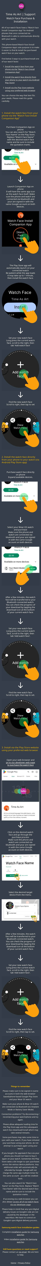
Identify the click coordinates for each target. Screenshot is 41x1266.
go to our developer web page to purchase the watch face (20, 763)
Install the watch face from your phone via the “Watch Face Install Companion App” (20, 69)
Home (13, 1263)
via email (23, 1252)
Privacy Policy (24, 1263)
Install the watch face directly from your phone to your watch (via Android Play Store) (22, 80)
